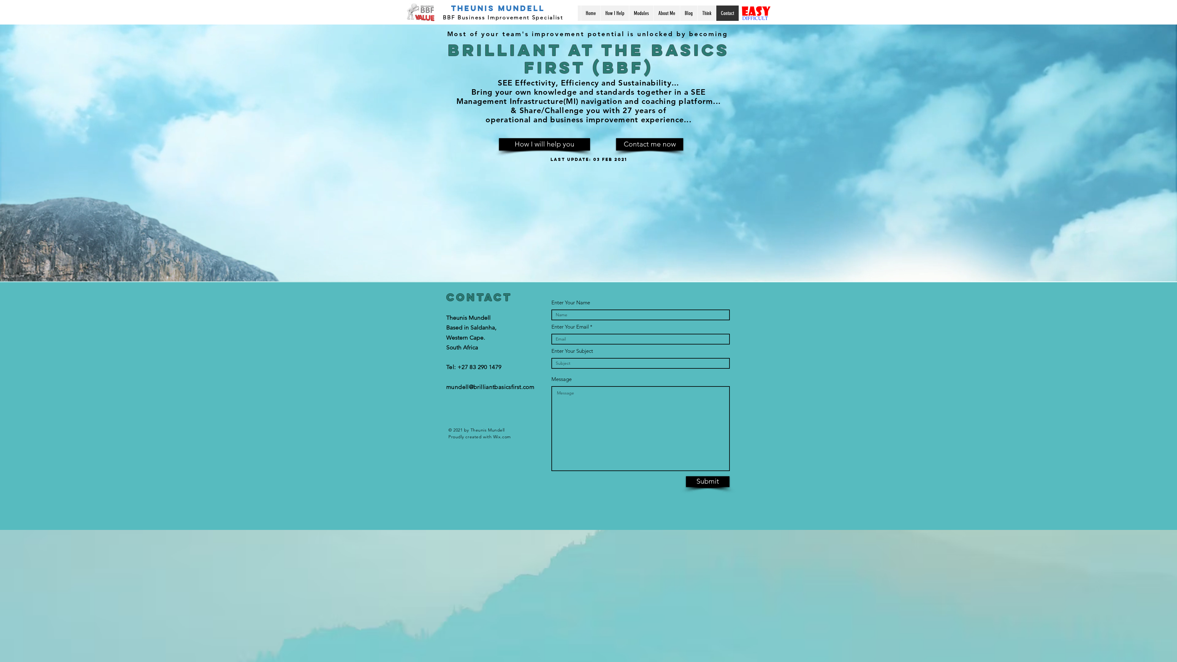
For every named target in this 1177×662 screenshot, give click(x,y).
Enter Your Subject (572, 351)
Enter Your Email (570, 326)
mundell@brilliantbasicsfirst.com (490, 386)
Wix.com (502, 436)
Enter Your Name (570, 302)
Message (561, 379)
